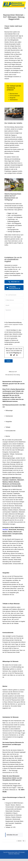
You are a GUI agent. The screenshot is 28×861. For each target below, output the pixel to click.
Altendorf (5, 529)
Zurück (20, 841)
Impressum (10, 853)
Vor (23, 841)
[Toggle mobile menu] (25, 8)
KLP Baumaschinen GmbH (11, 852)
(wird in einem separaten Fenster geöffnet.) (13, 324)
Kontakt (22, 852)
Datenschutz (17, 853)
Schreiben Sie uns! (12, 835)
